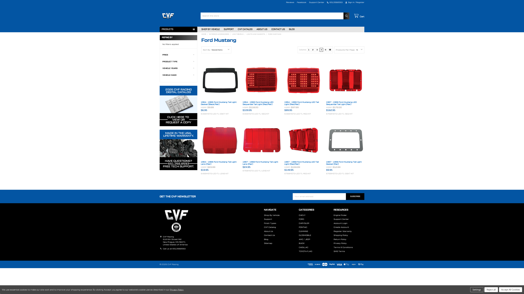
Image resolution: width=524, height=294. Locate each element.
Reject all (491, 289)
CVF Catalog (245, 29)
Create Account (341, 227)
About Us (262, 29)
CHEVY (302, 215)
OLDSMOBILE (305, 235)
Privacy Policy (340, 243)
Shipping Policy (341, 235)
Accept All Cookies (510, 289)
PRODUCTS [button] (167, 29)
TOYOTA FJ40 (305, 251)
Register (360, 2)
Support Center (316, 2)
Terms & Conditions (343, 247)
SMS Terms (339, 251)
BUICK (302, 243)
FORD (301, 219)
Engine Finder (340, 215)
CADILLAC (303, 247)
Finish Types (270, 223)
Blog (292, 29)
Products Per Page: (345, 50)
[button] (178, 54)
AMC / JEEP (304, 239)
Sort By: (207, 50)
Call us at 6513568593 (174, 249)
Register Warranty (343, 231)
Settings (477, 289)
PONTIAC (303, 227)
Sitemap (268, 243)
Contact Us (278, 29)
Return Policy (340, 239)
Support (229, 29)
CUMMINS (303, 231)
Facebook (301, 2)
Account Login (340, 223)
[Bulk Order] (330, 50)
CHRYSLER (304, 223)
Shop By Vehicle (210, 29)
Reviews (290, 2)
